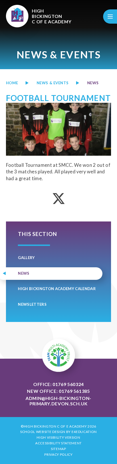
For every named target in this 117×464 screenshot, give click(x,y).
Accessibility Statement (58, 443)
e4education (84, 432)
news (93, 83)
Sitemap (58, 449)
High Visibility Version (58, 437)
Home (12, 83)
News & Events (53, 83)
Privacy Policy (58, 454)
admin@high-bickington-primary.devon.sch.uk (58, 400)
